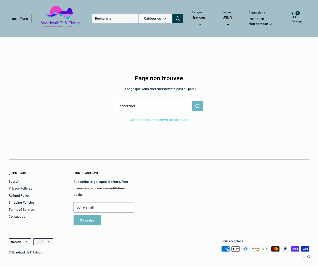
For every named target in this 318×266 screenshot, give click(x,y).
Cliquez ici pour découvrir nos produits (159, 119)
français (16, 242)
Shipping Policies (22, 202)
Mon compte (259, 23)
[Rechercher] (177, 18)
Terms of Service (21, 209)
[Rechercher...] (197, 106)
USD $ (39, 242)
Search (14, 181)
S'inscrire (87, 220)
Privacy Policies (20, 188)
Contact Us (17, 216)
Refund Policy (19, 195)
